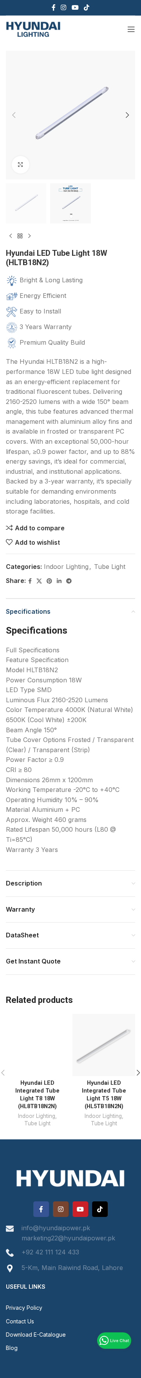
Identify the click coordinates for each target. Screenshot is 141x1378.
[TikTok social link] (86, 7)
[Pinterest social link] (49, 581)
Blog (12, 1347)
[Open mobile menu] (131, 29)
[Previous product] (10, 236)
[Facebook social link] (53, 7)
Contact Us (20, 1321)
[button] (14, 115)
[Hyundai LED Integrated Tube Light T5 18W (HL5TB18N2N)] (103, 1045)
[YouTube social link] (75, 7)
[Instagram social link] (63, 7)
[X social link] (39, 581)
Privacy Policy (24, 1307)
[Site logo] (33, 28)
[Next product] (29, 236)
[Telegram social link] (69, 581)
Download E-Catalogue (36, 1334)
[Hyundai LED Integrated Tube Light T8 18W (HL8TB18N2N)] (37, 1045)
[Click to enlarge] (20, 165)
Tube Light (109, 566)
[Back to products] (20, 236)
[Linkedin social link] (59, 581)
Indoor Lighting (66, 566)
